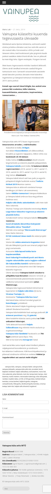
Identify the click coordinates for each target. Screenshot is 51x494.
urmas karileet (14, 381)
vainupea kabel (27, 367)
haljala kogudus (24, 381)
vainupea (18, 367)
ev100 (21, 379)
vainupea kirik (37, 367)
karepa (40, 374)
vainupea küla (9, 367)
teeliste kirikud (40, 379)
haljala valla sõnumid (22, 386)
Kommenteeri (8, 417)
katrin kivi (11, 386)
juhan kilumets (17, 374)
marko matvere (14, 377)
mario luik (42, 372)
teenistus (5, 381)
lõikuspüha (17, 384)
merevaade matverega (27, 377)
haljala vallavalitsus (22, 372)
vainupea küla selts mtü (23, 369)
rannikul (5, 379)
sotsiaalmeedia (7, 384)
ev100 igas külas (29, 379)
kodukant (12, 372)
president (35, 369)
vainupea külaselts (8, 369)
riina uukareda (7, 374)
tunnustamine (33, 372)
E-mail (4, 408)
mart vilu (26, 374)
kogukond (33, 386)
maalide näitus (13, 379)
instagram (34, 381)
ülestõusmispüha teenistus (30, 384)
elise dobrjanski (41, 377)
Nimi (4, 399)
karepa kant (34, 374)
